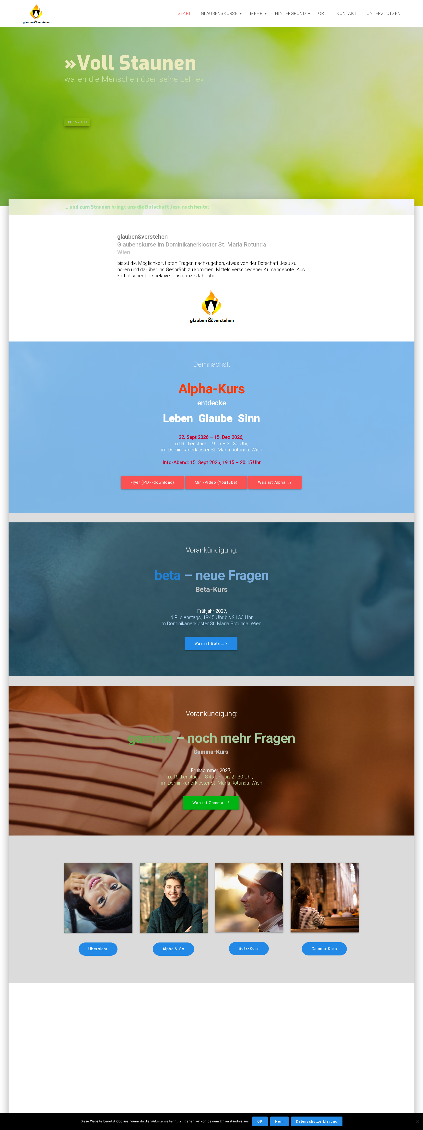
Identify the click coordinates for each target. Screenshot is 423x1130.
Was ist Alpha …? (275, 482)
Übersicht (98, 949)
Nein (279, 1121)
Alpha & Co (173, 949)
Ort (322, 13)
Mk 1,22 (81, 122)
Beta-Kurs (249, 948)
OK (260, 1121)
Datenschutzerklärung (317, 1121)
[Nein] (416, 1121)
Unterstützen (383, 13)
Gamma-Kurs (324, 949)
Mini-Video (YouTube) (216, 482)
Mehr (256, 13)
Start (184, 13)
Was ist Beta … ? (211, 643)
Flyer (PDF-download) (152, 482)
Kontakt (346, 13)
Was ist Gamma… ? (211, 803)
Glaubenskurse (219, 13)
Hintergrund (290, 13)
